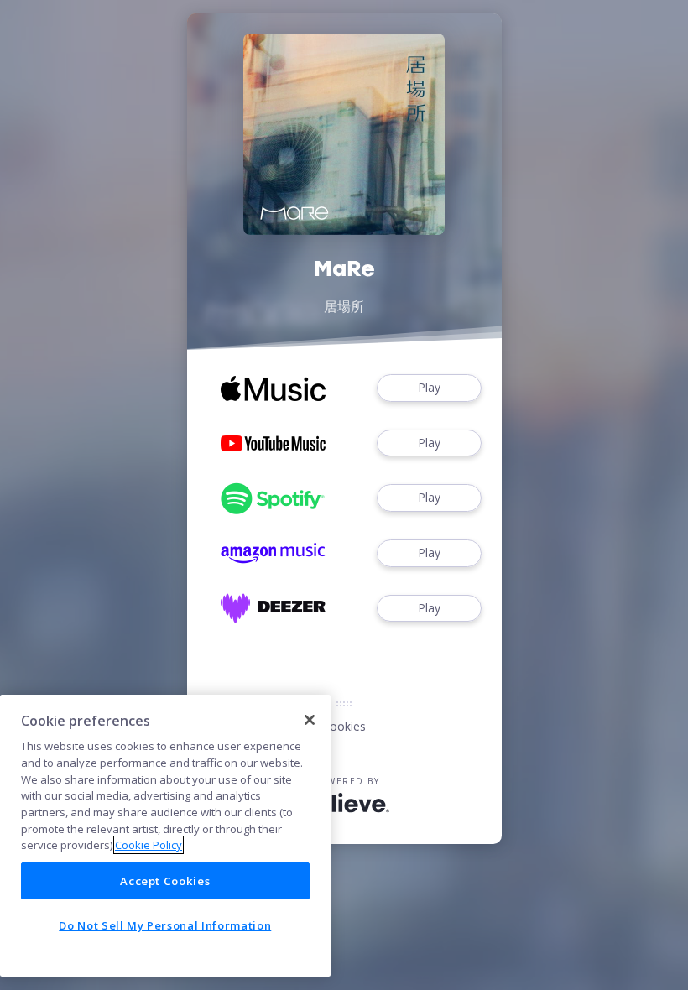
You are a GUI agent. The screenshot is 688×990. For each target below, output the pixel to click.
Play (429, 387)
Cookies (344, 726)
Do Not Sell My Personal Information (165, 925)
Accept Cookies (165, 880)
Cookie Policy (148, 844)
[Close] (309, 719)
